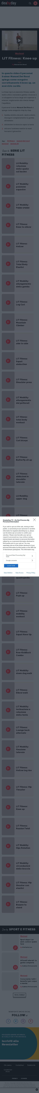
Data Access (19, 573)
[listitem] (19, 555)
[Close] (35, 520)
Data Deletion (8, 573)
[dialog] (19, 546)
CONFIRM (11, 565)
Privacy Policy (30, 573)
